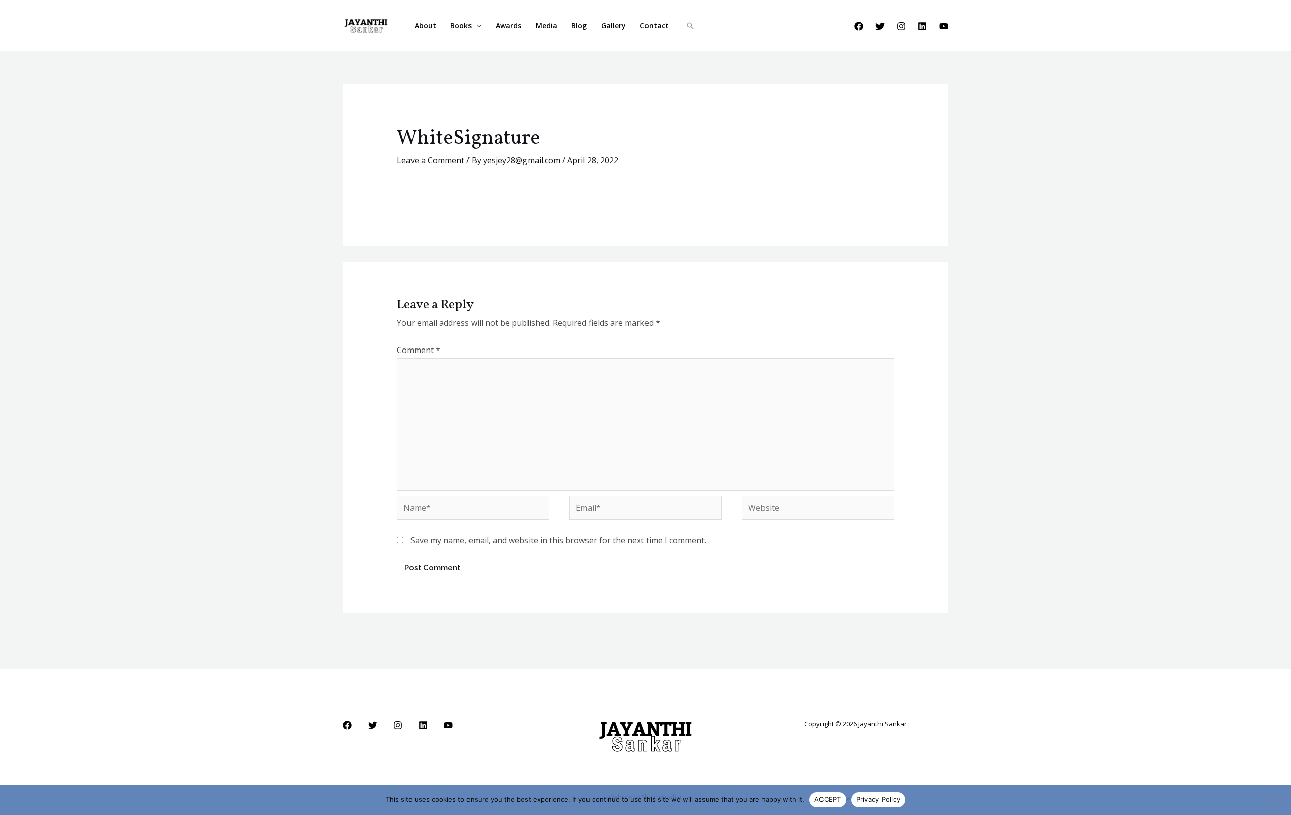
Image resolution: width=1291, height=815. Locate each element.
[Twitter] (880, 26)
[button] (690, 25)
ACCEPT (827, 799)
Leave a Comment (430, 160)
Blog (579, 25)
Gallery (613, 25)
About (425, 25)
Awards (508, 25)
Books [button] (461, 25)
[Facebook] (858, 26)
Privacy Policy (878, 799)
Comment (418, 350)
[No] (1278, 800)
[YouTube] (943, 26)
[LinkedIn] (922, 26)
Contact (654, 25)
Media (546, 25)
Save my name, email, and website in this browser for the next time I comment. (558, 540)
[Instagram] (901, 26)
